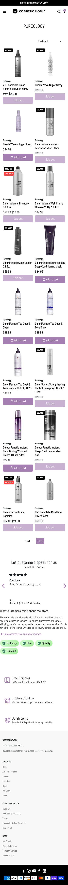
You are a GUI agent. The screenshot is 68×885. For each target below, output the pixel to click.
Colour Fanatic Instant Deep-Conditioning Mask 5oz (48, 451)
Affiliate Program (9, 771)
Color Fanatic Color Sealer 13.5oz (17, 264)
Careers (5, 776)
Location (6, 781)
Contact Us (7, 828)
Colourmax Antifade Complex (13, 514)
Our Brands (7, 841)
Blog (4, 767)
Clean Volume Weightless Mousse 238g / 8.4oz (49, 205)
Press (4, 795)
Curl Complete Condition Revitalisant (48, 514)
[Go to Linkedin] (44, 871)
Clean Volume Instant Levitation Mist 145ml (47, 146)
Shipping (6, 809)
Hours (4, 786)
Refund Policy (8, 855)
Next (28, 541)
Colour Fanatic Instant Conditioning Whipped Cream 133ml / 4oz (15, 451)
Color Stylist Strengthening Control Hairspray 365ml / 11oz (50, 388)
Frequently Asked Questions (14, 823)
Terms (5, 818)
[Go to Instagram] (29, 871)
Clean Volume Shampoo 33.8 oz (16, 205)
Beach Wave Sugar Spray (48, 85)
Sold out (18, 100)
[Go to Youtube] (34, 871)
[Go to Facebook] (23, 871)
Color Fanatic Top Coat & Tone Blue (49, 325)
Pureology (7, 80)
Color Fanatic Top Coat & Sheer (17, 325)
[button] (4, 585)
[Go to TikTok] (39, 871)
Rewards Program (9, 846)
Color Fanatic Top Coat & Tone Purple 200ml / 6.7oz (17, 386)
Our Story (6, 790)
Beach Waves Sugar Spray (17, 144)
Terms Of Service (9, 850)
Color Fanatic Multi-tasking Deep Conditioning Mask (50, 264)
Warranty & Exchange (11, 813)
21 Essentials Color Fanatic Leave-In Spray (15, 87)
